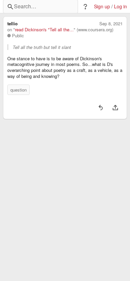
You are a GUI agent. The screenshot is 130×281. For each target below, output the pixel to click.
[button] (85, 6)
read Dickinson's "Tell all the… (44, 30)
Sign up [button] (102, 6)
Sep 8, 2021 (111, 24)
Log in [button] (120, 6)
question (18, 90)
